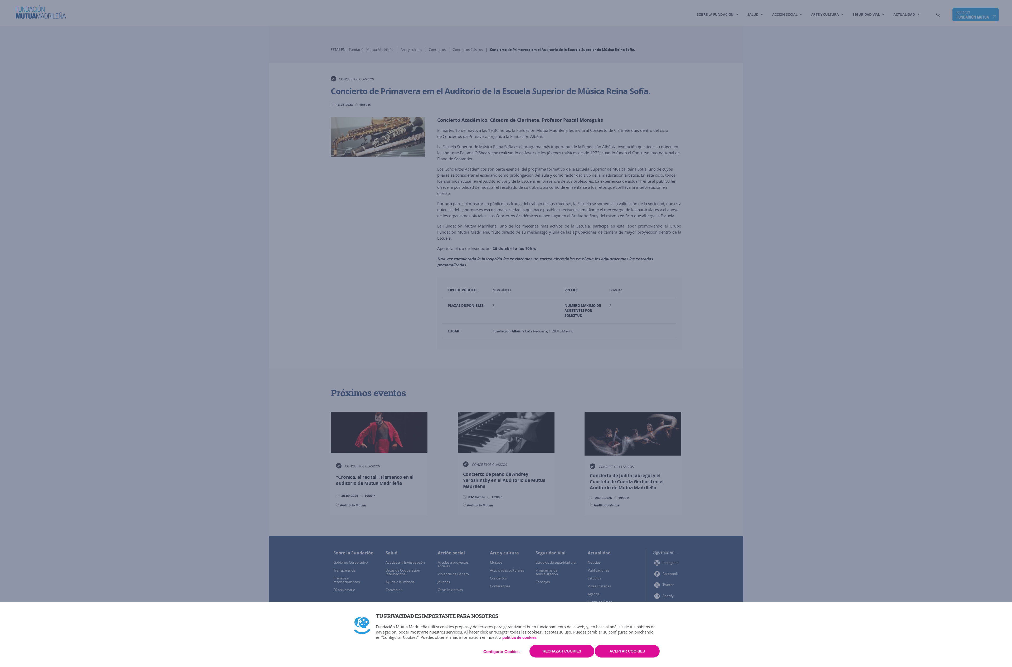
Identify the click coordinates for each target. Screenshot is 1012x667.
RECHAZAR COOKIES (562, 651)
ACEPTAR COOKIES (627, 651)
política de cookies (519, 637)
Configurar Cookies (501, 651)
